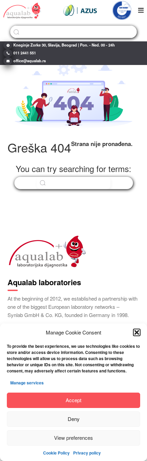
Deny (74, 418)
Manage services (27, 383)
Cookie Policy (56, 453)
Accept (73, 400)
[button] (136, 332)
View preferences (73, 437)
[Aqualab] (22, 10)
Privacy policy (87, 453)
